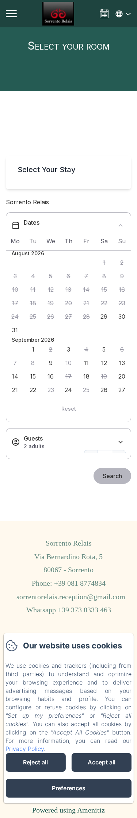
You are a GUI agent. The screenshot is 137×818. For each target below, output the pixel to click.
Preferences (68, 788)
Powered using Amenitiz (68, 810)
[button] (104, 263)
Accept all (101, 762)
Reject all (35, 762)
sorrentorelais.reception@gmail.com (70, 597)
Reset (68, 409)
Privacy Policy (24, 748)
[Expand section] (120, 442)
